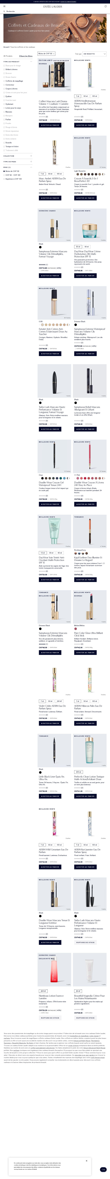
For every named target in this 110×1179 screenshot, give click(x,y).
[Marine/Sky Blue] (79, 553)
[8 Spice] (99, 478)
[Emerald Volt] (60, 478)
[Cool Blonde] (99, 174)
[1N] (46, 324)
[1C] (53, 324)
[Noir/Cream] (83, 553)
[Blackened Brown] (92, 174)
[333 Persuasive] (88, 478)
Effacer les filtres (25, 56)
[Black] (40, 247)
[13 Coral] (81, 478)
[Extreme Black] (75, 324)
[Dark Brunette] (96, 174)
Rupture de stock (85, 942)
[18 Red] (85, 478)
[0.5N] (42, 324)
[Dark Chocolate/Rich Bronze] (86, 553)
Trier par (78, 54)
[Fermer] (86, 1160)
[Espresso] (49, 478)
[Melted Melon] (75, 628)
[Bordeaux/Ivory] (75, 553)
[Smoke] (53, 478)
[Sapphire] (57, 478)
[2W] (60, 324)
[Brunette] (85, 174)
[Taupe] (81, 174)
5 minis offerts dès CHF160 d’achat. (55, 2)
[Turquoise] (64, 478)
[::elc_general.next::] (104, 174)
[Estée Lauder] (53, 6)
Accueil (6, 47)
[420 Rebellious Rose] (92, 478)
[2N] (57, 324)
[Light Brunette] (77, 174)
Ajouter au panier (50, 125)
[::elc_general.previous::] (75, 174)
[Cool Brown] (88, 174)
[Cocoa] (46, 478)
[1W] (49, 324)
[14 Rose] (96, 478)
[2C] (64, 324)
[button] (103, 1169)
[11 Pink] (77, 478)
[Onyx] (42, 478)
